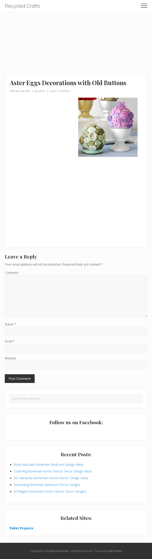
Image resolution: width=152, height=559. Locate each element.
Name (10, 324)
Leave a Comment (59, 91)
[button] (144, 6)
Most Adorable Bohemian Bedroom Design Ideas (49, 464)
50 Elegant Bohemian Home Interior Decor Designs (50, 491)
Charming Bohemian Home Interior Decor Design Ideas (53, 471)
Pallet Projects (21, 528)
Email (10, 341)
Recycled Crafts (22, 6)
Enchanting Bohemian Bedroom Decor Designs (47, 485)
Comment (11, 273)
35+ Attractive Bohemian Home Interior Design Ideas (51, 478)
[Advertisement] (76, 39)
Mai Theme (115, 551)
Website (10, 358)
